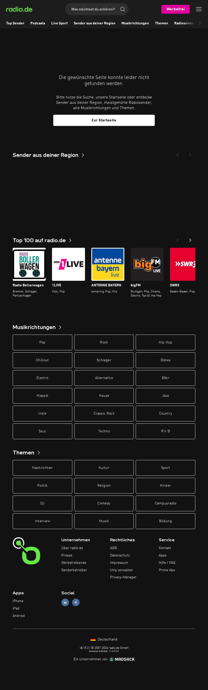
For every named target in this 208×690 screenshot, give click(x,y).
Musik (104, 521)
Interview (42, 521)
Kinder (165, 485)
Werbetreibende (73, 563)
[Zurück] (177, 239)
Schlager (104, 360)
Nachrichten (42, 468)
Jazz (165, 396)
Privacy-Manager (123, 577)
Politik (42, 485)
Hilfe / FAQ (167, 563)
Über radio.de (72, 548)
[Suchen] (122, 9)
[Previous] (177, 153)
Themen (161, 23)
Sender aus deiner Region (94, 23)
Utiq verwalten (121, 570)
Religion (104, 485)
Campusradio (166, 503)
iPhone (18, 601)
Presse (66, 555)
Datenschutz (120, 555)
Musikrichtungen (135, 23)
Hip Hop (165, 342)
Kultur (104, 468)
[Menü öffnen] (199, 9)
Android (19, 616)
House (104, 396)
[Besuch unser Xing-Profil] (76, 602)
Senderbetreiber (74, 570)
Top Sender (15, 23)
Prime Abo (167, 570)
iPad (16, 608)
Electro (42, 378)
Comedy (103, 503)
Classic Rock (104, 413)
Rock (104, 342)
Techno (104, 431)
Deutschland (107, 639)
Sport (165, 468)
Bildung (165, 521)
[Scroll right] (200, 23)
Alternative (104, 378)
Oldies (166, 360)
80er (165, 378)
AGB (113, 548)
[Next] (190, 153)
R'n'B (165, 431)
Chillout (42, 360)
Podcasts (37, 23)
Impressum (119, 563)
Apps (163, 555)
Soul (42, 431)
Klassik (42, 396)
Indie (42, 413)
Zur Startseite (104, 120)
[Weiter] (190, 239)
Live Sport (59, 23)
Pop (42, 342)
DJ (42, 503)
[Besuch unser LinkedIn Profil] (65, 602)
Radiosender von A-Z (191, 23)
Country (165, 413)
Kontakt (165, 548)
